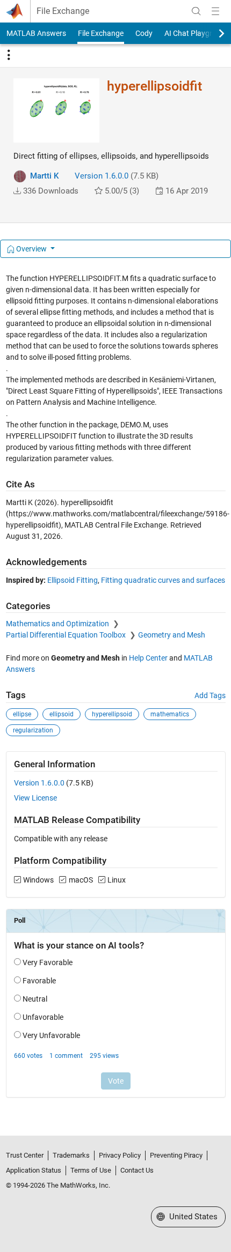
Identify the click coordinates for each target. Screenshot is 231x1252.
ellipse (22, 714)
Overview (31, 249)
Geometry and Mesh (171, 635)
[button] (17, 191)
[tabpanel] (116, 693)
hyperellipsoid (112, 714)
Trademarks (71, 1155)
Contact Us (137, 1170)
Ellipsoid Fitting (72, 580)
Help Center (148, 658)
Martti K (44, 176)
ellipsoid (61, 714)
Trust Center (25, 1155)
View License (35, 798)
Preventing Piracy (176, 1155)
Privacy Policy (120, 1155)
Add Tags (210, 695)
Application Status (33, 1170)
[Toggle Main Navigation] (215, 11)
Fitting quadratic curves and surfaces (163, 580)
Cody (144, 33)
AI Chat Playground (196, 33)
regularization (33, 730)
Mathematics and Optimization (58, 623)
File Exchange (63, 11)
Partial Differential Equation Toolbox (66, 635)
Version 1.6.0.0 (101, 176)
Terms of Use (90, 1170)
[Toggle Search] (196, 11)
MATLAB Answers (36, 33)
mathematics (169, 714)
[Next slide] (212, 33)
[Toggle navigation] (8, 55)
